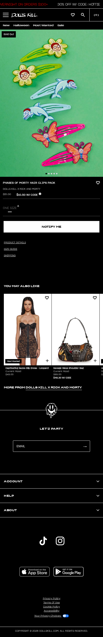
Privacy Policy (51, 598)
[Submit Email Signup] (85, 446)
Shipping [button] (10, 255)
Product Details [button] (15, 242)
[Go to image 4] (54, 173)
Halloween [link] (21, 25)
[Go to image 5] (56, 173)
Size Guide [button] (10, 249)
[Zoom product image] (51, 103)
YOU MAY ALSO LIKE (22, 286)
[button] (77, 4)
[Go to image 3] (51, 173)
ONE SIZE (10, 208)
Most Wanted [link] (43, 25)
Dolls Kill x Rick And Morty (21, 189)
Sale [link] (60, 25)
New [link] (6, 25)
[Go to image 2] (49, 173)
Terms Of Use (51, 602)
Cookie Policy (51, 607)
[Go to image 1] (46, 173)
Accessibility (51, 611)
